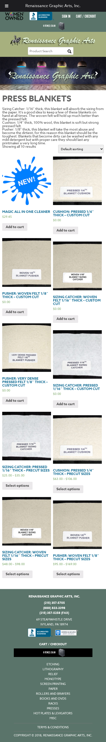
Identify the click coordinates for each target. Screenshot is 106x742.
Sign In (66, 16)
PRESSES (53, 708)
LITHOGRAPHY (53, 669)
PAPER (53, 689)
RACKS (53, 703)
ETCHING (53, 664)
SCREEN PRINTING (53, 684)
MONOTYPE (53, 679)
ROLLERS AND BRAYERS (53, 694)
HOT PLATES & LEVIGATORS (53, 713)
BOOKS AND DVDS (53, 698)
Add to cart (15, 227)
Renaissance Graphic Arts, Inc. (53, 6)
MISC (53, 718)
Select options (17, 485)
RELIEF (53, 674)
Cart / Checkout (86, 16)
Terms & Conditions (53, 727)
